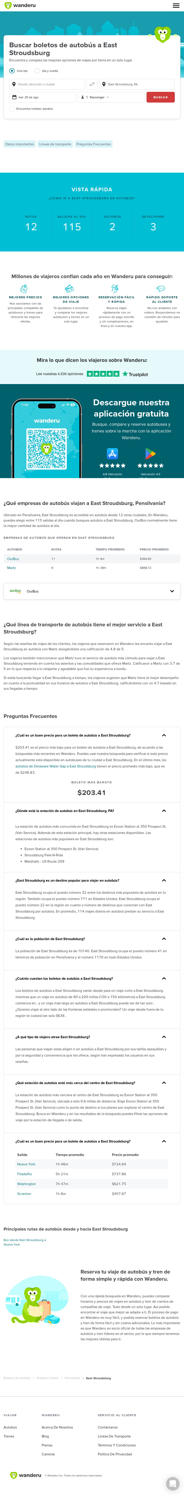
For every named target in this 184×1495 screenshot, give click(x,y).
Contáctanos (108, 1427)
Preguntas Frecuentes (94, 144)
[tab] (22, 73)
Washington (26, 1184)
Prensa (47, 1445)
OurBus (13, 559)
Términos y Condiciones (117, 1445)
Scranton (24, 1194)
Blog (45, 1436)
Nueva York (26, 1164)
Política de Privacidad (115, 1454)
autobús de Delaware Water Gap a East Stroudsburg (55, 766)
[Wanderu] (19, 5)
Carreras (48, 1454)
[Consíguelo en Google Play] (150, 453)
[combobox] (47, 84)
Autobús (10, 1427)
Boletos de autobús (17, 1378)
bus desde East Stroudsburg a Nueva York (25, 1242)
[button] (176, 5)
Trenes (9, 1436)
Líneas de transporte (55, 144)
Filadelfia (24, 1174)
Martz (11, 568)
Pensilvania (72, 1378)
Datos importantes (19, 144)
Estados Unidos (48, 1378)
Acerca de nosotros (57, 1427)
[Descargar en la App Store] (112, 453)
